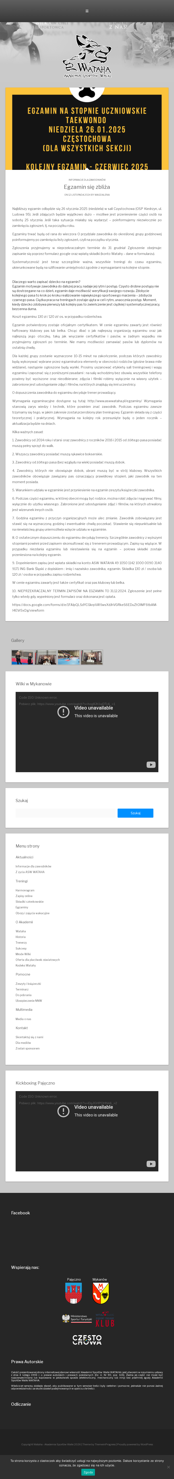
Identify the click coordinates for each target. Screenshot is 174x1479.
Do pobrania (23, 995)
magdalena (102, 194)
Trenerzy (21, 942)
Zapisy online (24, 896)
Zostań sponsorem (28, 1048)
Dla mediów (23, 1043)
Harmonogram (25, 890)
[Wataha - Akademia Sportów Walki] (87, 56)
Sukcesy (21, 948)
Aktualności (24, 857)
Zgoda (88, 1472)
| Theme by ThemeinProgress (98, 1444)
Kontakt (22, 1028)
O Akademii (24, 922)
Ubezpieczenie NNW (29, 1000)
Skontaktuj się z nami (29, 1037)
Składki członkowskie (30, 901)
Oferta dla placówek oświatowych (38, 959)
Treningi (22, 881)
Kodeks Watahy (26, 965)
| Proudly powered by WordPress (134, 1444)
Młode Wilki (23, 954)
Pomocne (23, 974)
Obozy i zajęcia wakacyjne (32, 913)
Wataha (21, 931)
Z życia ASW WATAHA (30, 872)
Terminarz (22, 989)
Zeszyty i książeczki (28, 983)
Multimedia (24, 1009)
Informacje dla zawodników (87, 179)
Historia (21, 937)
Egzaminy (22, 907)
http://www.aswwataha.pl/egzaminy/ (115, 401)
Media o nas (23, 1019)
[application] (87, 732)
